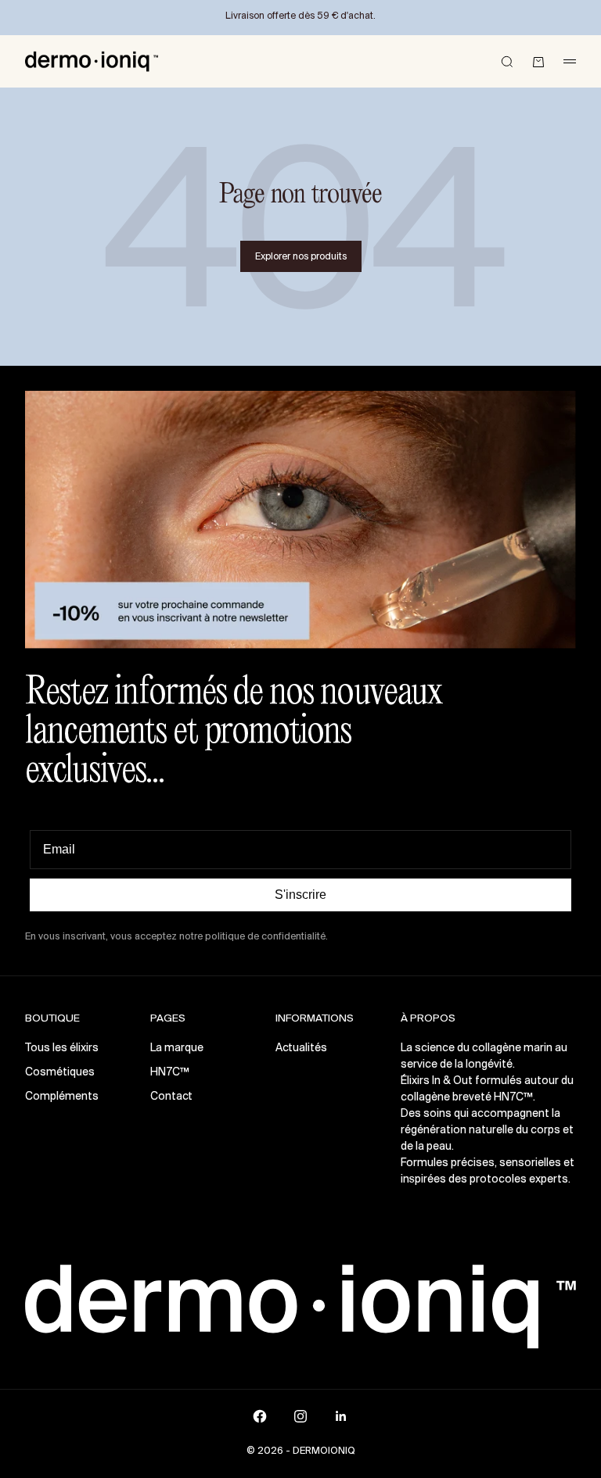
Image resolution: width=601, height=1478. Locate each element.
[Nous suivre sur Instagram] (300, 1416)
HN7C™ (169, 1073)
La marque (176, 1048)
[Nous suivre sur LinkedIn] (341, 1416)
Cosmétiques (60, 1073)
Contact (171, 1097)
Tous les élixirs (62, 1048)
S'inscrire (300, 894)
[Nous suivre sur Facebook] (260, 1416)
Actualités (301, 1048)
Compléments (62, 1097)
